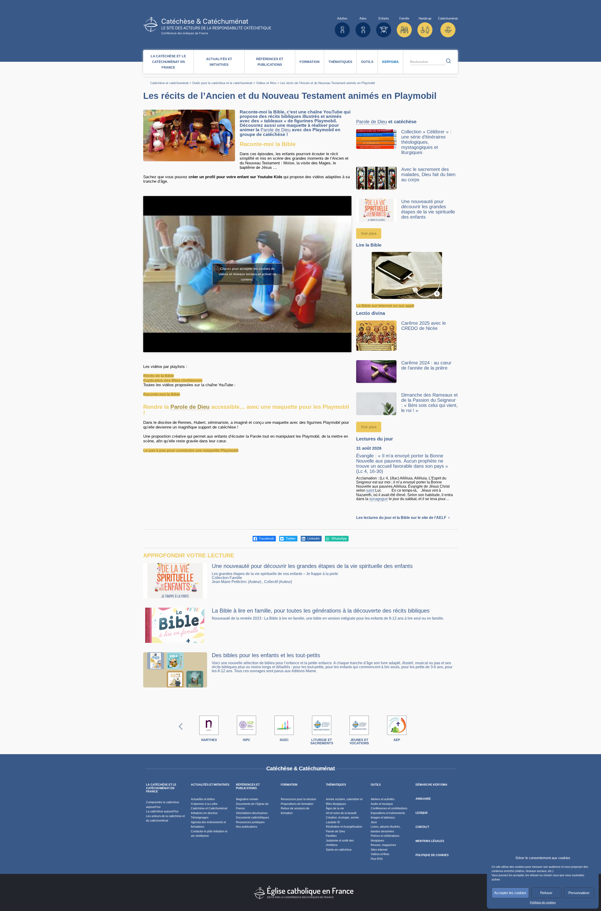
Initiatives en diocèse (204, 813)
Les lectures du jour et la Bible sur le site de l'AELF (401, 518)
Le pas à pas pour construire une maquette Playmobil (190, 450)
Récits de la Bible (158, 376)
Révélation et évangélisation (344, 826)
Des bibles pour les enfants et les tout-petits (266, 655)
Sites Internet (379, 849)
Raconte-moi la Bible (161, 394)
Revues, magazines (383, 845)
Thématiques (340, 62)
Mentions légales (430, 841)
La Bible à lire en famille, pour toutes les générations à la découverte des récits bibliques (321, 610)
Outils (367, 62)
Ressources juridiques (250, 822)
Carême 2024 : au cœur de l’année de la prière (426, 365)
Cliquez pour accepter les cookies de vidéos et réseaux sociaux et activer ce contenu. (247, 274)
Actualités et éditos (203, 799)
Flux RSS (377, 859)
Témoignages (199, 817)
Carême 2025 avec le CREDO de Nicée (423, 325)
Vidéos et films (266, 83)
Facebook (266, 538)
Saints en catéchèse (339, 849)
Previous (180, 731)
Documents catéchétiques (252, 817)
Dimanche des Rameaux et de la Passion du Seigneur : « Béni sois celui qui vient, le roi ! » (429, 402)
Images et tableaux (383, 817)
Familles (331, 836)
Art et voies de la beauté (341, 813)
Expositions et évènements (388, 813)
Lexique (422, 812)
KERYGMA (390, 62)
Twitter (290, 538)
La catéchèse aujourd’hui (162, 811)
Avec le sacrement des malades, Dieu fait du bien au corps (428, 174)
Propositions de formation (297, 804)
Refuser (546, 893)
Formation (310, 62)
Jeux (374, 822)
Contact (422, 827)
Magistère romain (247, 799)
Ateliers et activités (382, 799)
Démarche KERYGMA (431, 784)
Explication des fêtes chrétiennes (172, 380)
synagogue (378, 499)
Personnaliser (578, 893)
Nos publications (246, 826)
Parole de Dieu (276, 129)
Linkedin (313, 538)
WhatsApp (339, 538)
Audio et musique (382, 804)
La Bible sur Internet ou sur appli (385, 306)
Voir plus (369, 233)
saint (370, 490)
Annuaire (423, 798)
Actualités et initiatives (219, 61)
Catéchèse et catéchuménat (169, 83)
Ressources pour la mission (298, 799)
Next (420, 731)
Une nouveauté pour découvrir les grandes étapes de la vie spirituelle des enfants (428, 209)
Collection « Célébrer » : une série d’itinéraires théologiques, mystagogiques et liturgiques (426, 142)
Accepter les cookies (510, 893)
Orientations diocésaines (252, 813)
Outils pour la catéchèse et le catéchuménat (222, 83)
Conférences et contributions (389, 808)
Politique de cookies (543, 902)
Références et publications (269, 61)
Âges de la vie (335, 808)
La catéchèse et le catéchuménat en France (168, 61)
